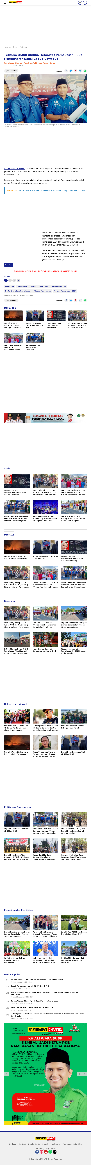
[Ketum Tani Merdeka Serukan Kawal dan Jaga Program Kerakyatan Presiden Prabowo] (45, 845)
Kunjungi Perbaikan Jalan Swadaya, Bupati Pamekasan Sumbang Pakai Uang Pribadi (73, 857)
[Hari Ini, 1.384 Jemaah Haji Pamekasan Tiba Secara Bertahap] (74, 948)
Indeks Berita (34, 1144)
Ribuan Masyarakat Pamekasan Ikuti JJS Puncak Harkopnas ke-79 (73, 651)
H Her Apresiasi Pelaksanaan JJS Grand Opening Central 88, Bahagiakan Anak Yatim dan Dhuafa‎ (45, 728)
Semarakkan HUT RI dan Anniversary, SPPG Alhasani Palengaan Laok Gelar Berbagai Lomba (45, 518)
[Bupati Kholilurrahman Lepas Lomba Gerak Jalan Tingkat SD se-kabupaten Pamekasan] (74, 613)
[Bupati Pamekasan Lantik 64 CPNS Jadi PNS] (35, 315)
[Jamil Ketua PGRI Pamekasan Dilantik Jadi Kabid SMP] (74, 922)
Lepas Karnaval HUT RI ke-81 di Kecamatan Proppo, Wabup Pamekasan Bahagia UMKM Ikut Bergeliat (13, 347)
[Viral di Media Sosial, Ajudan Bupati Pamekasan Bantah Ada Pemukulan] (74, 819)
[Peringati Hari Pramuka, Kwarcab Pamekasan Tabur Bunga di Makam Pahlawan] (45, 922)
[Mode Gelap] (80, 3)
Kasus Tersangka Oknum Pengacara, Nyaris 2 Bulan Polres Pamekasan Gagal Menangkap (44, 754)
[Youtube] (46, 1152)
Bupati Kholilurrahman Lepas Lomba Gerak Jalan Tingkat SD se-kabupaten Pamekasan (74, 625)
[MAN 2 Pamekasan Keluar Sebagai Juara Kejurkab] (74, 716)
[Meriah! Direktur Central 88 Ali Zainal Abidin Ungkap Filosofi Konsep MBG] (17, 716)
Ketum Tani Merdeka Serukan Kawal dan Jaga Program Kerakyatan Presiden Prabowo (44, 857)
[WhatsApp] (50, 1152)
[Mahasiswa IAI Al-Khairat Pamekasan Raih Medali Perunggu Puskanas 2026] (45, 948)
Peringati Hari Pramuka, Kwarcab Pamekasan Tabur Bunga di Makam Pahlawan (45, 934)
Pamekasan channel (39, 287)
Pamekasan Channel (13, 63)
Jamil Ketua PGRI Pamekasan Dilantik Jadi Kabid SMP (74, 933)
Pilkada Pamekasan (42, 291)
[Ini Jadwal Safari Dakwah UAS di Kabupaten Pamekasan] (17, 948)
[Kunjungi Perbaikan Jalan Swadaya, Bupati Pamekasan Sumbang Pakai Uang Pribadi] (74, 845)
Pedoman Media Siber (72, 1144)
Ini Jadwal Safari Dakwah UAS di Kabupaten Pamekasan (15, 960)
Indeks (74, 271)
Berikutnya (8, 265)
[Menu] (5, 3)
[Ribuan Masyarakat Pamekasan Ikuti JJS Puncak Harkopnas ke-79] (74, 639)
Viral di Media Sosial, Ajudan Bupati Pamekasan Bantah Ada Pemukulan (73, 831)
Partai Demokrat (59, 287)
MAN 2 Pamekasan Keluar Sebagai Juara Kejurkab (72, 727)
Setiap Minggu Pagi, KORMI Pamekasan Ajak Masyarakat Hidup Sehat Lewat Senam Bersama (16, 651)
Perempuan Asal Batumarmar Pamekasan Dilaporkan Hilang (55, 325)
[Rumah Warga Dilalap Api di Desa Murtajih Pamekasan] (13, 315)
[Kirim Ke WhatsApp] (85, 71)
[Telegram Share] (80, 71)
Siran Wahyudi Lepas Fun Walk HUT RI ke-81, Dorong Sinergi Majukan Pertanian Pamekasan (77, 325)
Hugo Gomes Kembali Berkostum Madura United (44, 650)
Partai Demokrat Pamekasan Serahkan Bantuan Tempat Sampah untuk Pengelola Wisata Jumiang (33, 347)
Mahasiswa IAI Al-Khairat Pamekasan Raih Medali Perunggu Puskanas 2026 (44, 960)
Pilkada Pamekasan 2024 (65, 291)
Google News (40, 271)
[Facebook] (37, 1152)
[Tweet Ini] (71, 71)
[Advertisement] (45, 26)
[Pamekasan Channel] (15, 2)
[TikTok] (55, 1152)
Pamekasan (22, 287)
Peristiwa (28, 63)
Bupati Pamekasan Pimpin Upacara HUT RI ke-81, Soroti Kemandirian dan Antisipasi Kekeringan (16, 857)
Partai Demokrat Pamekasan (17, 291)
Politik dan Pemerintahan (44, 63)
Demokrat (9, 287)
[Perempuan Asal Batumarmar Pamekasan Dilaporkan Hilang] (56, 315)
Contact (22, 1144)
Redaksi (12, 1144)
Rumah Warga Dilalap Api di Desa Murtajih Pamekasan (13, 325)
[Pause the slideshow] (79, 1074)
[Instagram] (41, 1152)
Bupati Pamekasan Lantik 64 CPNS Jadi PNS (34, 325)
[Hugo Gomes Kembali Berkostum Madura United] (45, 639)
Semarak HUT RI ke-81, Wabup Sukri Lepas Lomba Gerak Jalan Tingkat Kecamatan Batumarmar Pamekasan (73, 518)
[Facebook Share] (66, 71)
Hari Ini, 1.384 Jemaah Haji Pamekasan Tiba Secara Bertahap (72, 960)
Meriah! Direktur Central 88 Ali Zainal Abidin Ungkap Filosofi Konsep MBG (16, 728)
